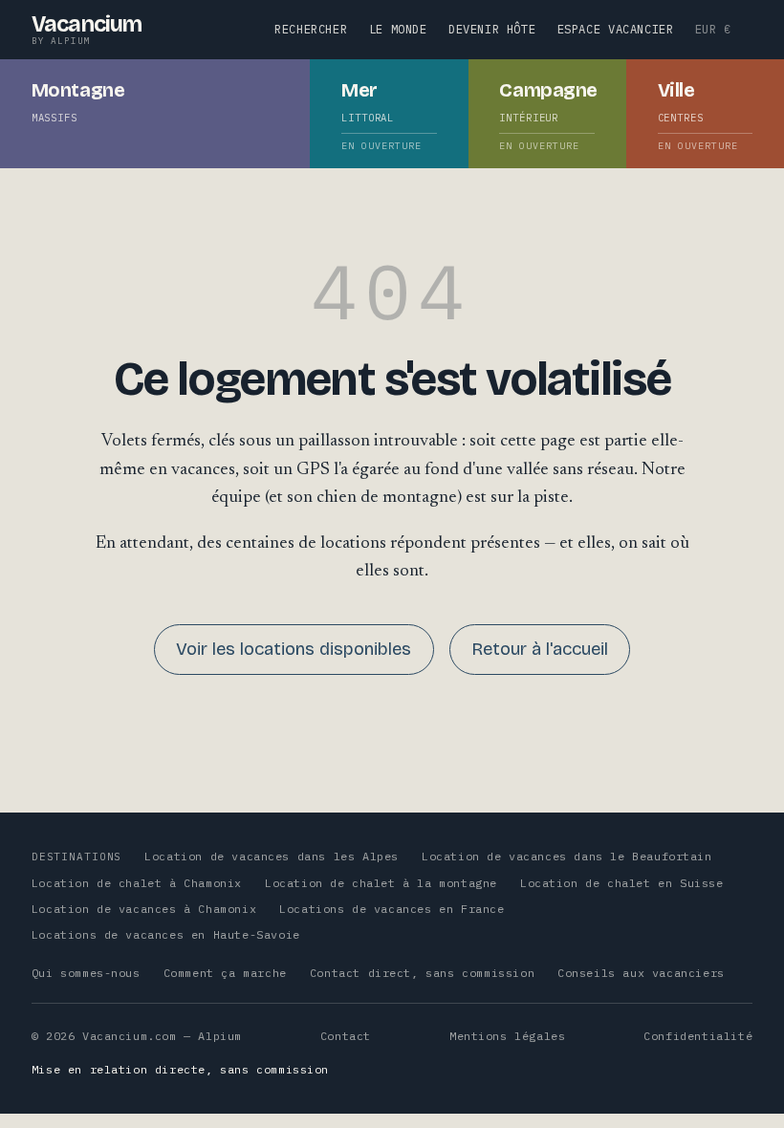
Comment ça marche (225, 972)
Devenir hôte (491, 29)
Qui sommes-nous (86, 972)
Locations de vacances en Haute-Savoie (166, 934)
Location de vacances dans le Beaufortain (567, 856)
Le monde (398, 29)
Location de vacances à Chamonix (144, 908)
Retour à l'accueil (539, 649)
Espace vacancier (615, 29)
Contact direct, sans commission (422, 972)
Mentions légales (507, 1036)
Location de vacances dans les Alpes (271, 856)
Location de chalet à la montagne (381, 883)
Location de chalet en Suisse (622, 883)
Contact (345, 1036)
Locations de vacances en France (391, 908)
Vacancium (87, 29)
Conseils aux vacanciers (641, 972)
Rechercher (310, 29)
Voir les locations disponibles (293, 649)
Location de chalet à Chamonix (137, 883)
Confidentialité (697, 1036)
